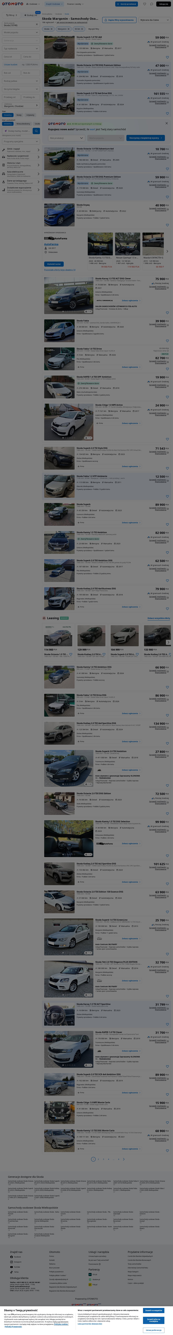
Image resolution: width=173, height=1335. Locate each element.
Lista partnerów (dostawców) (90, 1324)
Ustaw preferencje (153, 1330)
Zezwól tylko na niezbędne (153, 1320)
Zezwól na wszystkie (153, 1310)
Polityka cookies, (61, 1324)
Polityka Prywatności (13, 1327)
